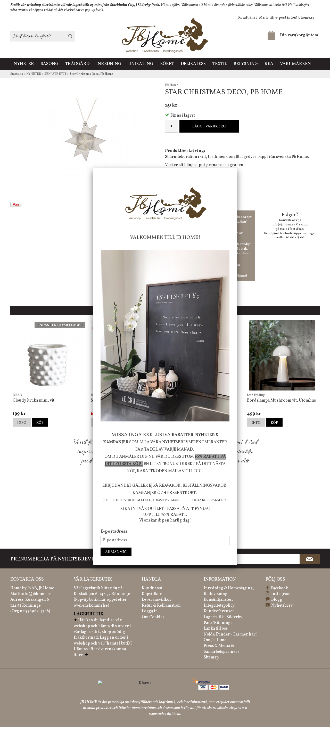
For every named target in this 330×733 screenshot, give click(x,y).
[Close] (237, 168)
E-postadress (114, 531)
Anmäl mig (116, 552)
